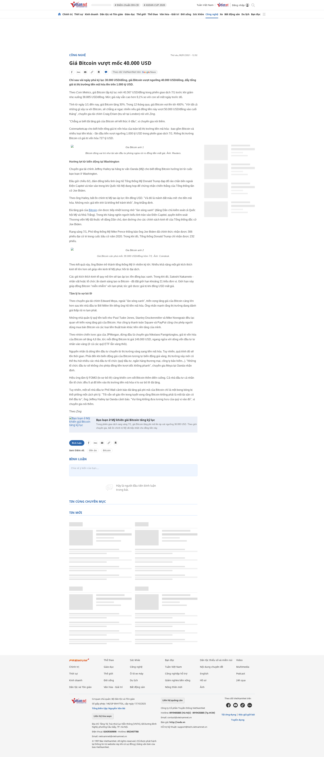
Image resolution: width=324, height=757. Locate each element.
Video (239, 660)
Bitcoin (93, 210)
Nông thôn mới (173, 687)
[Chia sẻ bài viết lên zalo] (78, 72)
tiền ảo (93, 450)
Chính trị (67, 14)
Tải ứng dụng (229, 714)
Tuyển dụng (237, 719)
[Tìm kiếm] (253, 5)
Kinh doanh (91, 14)
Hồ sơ (203, 680)
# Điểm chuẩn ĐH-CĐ (127, 5)
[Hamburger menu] (264, 14)
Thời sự (78, 14)
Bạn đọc (255, 14)
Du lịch (245, 14)
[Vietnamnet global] (223, 6)
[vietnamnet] (79, 8)
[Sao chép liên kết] (91, 72)
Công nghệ (212, 14)
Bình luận (77, 442)
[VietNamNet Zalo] (249, 706)
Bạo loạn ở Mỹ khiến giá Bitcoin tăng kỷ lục (125, 420)
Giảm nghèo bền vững (177, 680)
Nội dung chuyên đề (211, 666)
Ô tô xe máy (136, 673)
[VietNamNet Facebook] (228, 706)
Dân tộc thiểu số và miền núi (216, 660)
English (204, 673)
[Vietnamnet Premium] (79, 661)
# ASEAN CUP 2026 (154, 5)
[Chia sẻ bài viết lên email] (85, 72)
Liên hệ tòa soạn (103, 716)
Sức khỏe (198, 14)
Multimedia (242, 666)
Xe (221, 14)
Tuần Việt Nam (205, 5)
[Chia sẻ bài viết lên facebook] (71, 72)
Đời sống (186, 14)
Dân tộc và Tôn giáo (111, 14)
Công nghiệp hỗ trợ (176, 673)
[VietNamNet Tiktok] (242, 706)
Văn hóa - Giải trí (169, 14)
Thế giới (141, 14)
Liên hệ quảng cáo (173, 700)
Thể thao (153, 14)
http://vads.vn (177, 722)
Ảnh (202, 687)
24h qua (241, 680)
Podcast (240, 673)
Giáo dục (130, 14)
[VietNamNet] (59, 14)
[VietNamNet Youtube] (235, 706)
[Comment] (106, 72)
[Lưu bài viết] (98, 72)
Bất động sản (232, 14)
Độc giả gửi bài (247, 714)
